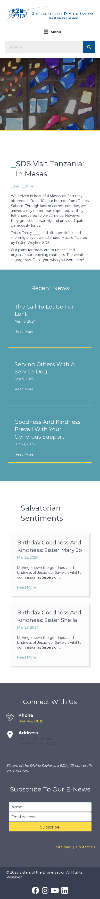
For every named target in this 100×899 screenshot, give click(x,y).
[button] (50, 826)
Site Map (63, 847)
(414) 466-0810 (30, 721)
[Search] (89, 47)
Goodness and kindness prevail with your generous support (48, 429)
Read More (26, 331)
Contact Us (85, 847)
